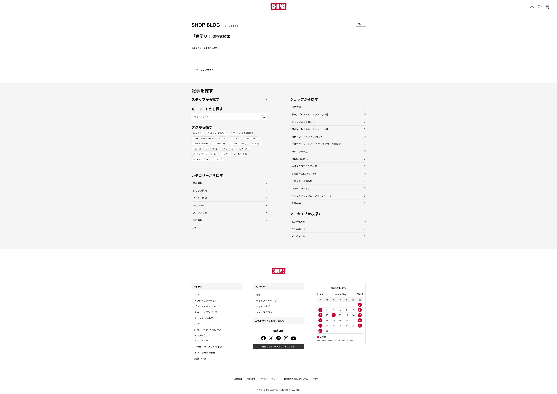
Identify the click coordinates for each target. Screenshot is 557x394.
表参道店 (296, 107)
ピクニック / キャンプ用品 (208, 347)
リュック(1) (217, 159)
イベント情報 (200, 198)
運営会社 (238, 378)
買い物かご (547, 6)
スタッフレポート (202, 212)
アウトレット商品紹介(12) (217, 133)
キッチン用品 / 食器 (204, 352)
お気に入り (540, 6)
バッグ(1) (225, 154)
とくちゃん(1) (227, 148)
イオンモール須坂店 (302, 181)
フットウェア (201, 341)
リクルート (318, 378)
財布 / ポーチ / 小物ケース (207, 329)
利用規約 (251, 378)
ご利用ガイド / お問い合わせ (270, 320)
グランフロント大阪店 (303, 122)
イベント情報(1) (251, 138)
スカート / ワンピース (205, 312)
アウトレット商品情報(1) (243, 133)
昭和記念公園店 (300, 158)
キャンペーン (200, 205)
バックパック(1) (240, 154)
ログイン (532, 6)
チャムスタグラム (265, 306)
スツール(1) (255, 143)
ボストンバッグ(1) (200, 159)
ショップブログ (207, 70)
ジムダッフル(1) (220, 143)
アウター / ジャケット (205, 300)
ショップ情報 (200, 190)
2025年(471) (298, 229)
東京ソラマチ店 (300, 151)
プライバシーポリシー (269, 378)
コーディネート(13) (201, 143)
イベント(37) (235, 138)
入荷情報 (197, 220)
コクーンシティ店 (301, 188)
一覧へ (359, 24)
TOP (196, 70)
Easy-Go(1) (197, 133)
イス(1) (222, 138)
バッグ (197, 323)
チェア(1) (197, 148)
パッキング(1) (243, 148)
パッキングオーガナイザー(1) (204, 154)
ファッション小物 (203, 318)
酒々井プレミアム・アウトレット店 (310, 114)
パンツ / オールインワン (207, 306)
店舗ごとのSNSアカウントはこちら (278, 346)
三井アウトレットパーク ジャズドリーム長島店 (316, 144)
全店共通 (296, 203)
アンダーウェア (202, 335)
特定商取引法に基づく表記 (296, 378)
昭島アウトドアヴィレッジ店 (307, 136)
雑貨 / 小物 (200, 358)
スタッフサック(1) (239, 143)
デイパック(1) (211, 148)
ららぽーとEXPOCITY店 (304, 173)
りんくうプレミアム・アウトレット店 (311, 195)
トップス (199, 294)
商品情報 (197, 183)
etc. (195, 227)
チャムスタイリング (266, 300)
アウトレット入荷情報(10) (203, 138)
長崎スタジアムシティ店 (304, 166)
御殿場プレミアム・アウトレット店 (310, 129)
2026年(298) (298, 221)
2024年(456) (298, 236)
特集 (258, 294)
